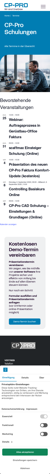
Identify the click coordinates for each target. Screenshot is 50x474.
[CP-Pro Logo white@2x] (25, 345)
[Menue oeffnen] (43, 6)
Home (7, 16)
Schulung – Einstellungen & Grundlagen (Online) (29, 211)
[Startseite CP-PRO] (16, 6)
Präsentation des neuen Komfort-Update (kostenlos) (29, 170)
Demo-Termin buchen (24, 321)
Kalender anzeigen (8, 224)
